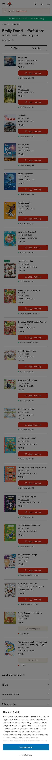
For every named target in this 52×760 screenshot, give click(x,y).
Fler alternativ (26, 754)
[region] (26, 733)
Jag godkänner (26, 747)
